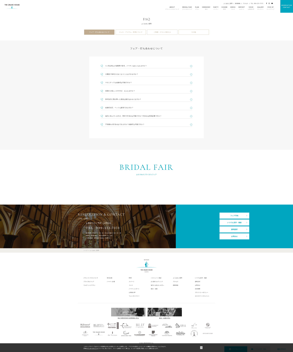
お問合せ (234, 236)
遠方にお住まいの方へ (157, 285)
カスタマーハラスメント (202, 296)
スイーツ (131, 281)
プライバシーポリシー (201, 292)
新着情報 (237, 3)
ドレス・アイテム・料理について (130, 32)
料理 (130, 278)
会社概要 (197, 288)
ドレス (131, 285)
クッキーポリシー (92, 348)
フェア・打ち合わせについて (99, 32)
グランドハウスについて (91, 278)
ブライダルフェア (89, 281)
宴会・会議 (154, 288)
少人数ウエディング (157, 281)
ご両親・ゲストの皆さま (162, 32)
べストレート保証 (156, 278)
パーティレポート (134, 288)
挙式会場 (109, 278)
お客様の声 (132, 292)
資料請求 (234, 229)
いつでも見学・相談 (234, 222)
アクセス (245, 3)
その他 (193, 32)
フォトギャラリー (134, 296)
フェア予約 (234, 215)
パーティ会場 (111, 281)
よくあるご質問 (228, 3)
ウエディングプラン (89, 285)
